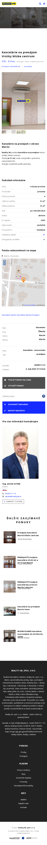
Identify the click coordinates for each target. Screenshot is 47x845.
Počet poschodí (8, 196)
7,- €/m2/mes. (23, 613)
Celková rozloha (8, 201)
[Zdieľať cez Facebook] (43, 396)
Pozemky (23, 781)
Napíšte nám (23, 803)
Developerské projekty (23, 785)
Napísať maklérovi (16, 411)
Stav (3, 210)
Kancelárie (28, 66)
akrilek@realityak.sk (13, 496)
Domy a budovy (23, 770)
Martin (13, 315)
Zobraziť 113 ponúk (14, 501)
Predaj (23, 752)
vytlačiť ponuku (16, 386)
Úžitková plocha (8, 206)
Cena (4, 186)
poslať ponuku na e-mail (19, 380)
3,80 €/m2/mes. (24, 588)
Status (4, 215)
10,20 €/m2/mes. (24, 539)
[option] (23, 17)
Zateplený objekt (9, 234)
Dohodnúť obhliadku (18, 404)
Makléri (24, 799)
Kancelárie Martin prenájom (28, 315)
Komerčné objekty (23, 778)
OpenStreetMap (30, 305)
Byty (23, 774)
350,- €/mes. (23, 61)
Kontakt (23, 807)
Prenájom (24, 756)
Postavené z (7, 230)
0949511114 (10, 493)
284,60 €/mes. (23, 638)
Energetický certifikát (10, 239)
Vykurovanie (7, 225)
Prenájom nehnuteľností (11, 66)
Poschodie (6, 191)
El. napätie (6, 220)
